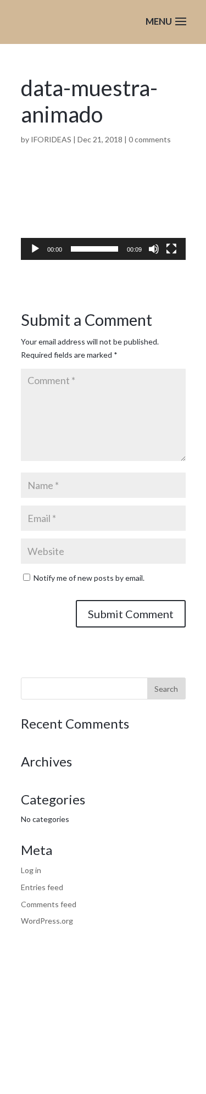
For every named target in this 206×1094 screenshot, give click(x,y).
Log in (31, 870)
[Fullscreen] (171, 248)
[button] (103, 217)
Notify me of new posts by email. (89, 577)
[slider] (94, 249)
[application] (103, 217)
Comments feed (48, 904)
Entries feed (42, 887)
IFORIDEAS (51, 139)
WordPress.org (47, 920)
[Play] (35, 248)
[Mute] (153, 248)
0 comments (150, 139)
